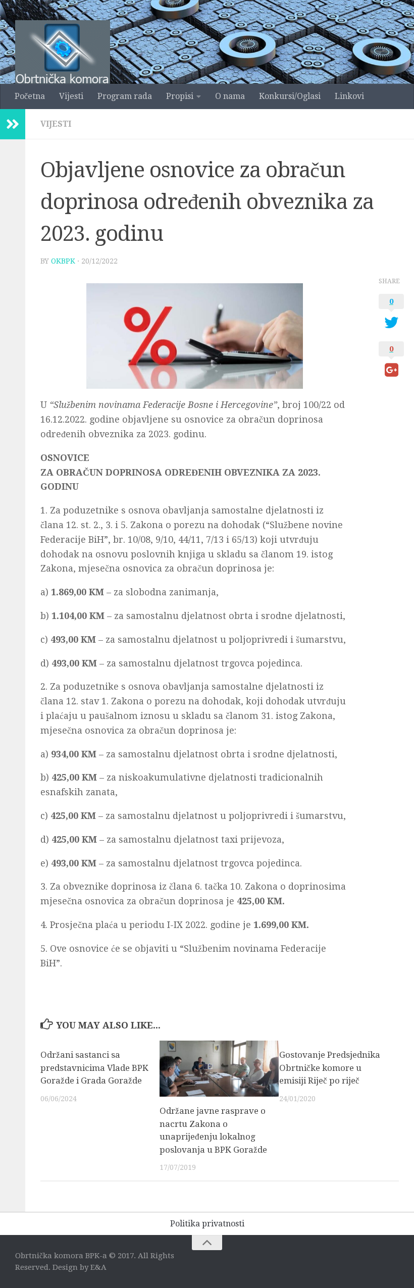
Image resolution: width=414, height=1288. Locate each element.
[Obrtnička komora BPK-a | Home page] (62, 62)
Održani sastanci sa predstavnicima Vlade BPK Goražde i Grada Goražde (94, 1068)
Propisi (179, 96)
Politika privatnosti (207, 1223)
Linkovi (349, 96)
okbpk (63, 261)
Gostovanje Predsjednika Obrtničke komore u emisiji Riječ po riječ (329, 1068)
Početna (30, 96)
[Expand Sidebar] (12, 124)
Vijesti (71, 96)
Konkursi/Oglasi (290, 96)
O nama (230, 96)
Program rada (124, 96)
